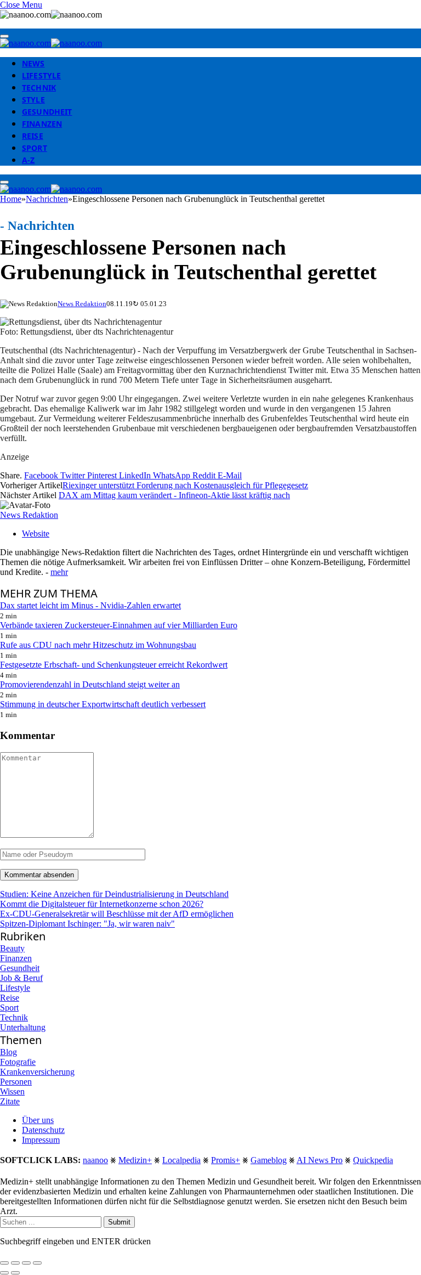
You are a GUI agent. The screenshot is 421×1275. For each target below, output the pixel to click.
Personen (16, 1081)
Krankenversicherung (37, 1071)
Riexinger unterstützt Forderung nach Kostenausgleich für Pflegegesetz (185, 485)
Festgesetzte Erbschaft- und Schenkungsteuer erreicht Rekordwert (113, 664)
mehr (59, 572)
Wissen (12, 1091)
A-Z (28, 160)
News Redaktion (82, 304)
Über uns (38, 1120)
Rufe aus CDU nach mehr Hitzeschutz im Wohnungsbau (98, 645)
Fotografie (18, 1062)
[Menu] (4, 36)
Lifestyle (41, 75)
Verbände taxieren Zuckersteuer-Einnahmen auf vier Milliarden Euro (118, 625)
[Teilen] (15, 1263)
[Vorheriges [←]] (4, 1272)
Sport (34, 148)
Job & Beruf (21, 978)
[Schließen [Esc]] (4, 1263)
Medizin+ (135, 1160)
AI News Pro (320, 1160)
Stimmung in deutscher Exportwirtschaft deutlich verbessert (103, 704)
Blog (8, 1052)
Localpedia (181, 1160)
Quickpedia (373, 1160)
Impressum (41, 1139)
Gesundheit (47, 111)
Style (33, 99)
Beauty (12, 948)
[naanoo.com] (51, 43)
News (33, 63)
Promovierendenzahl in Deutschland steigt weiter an (90, 684)
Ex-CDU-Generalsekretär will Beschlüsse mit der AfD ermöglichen (117, 913)
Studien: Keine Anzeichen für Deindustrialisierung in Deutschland (114, 894)
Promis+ (225, 1160)
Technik (39, 87)
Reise (32, 136)
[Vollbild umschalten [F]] (26, 1263)
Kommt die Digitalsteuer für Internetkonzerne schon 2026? (101, 904)
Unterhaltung (22, 1027)
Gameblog (269, 1160)
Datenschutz (43, 1130)
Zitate (10, 1101)
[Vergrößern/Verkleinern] (37, 1263)
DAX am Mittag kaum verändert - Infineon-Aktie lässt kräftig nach (174, 495)
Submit (119, 1222)
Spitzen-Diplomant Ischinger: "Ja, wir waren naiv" (87, 923)
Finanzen (42, 124)
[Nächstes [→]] (15, 1272)
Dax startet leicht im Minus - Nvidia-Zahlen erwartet (90, 605)
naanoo (95, 1160)
